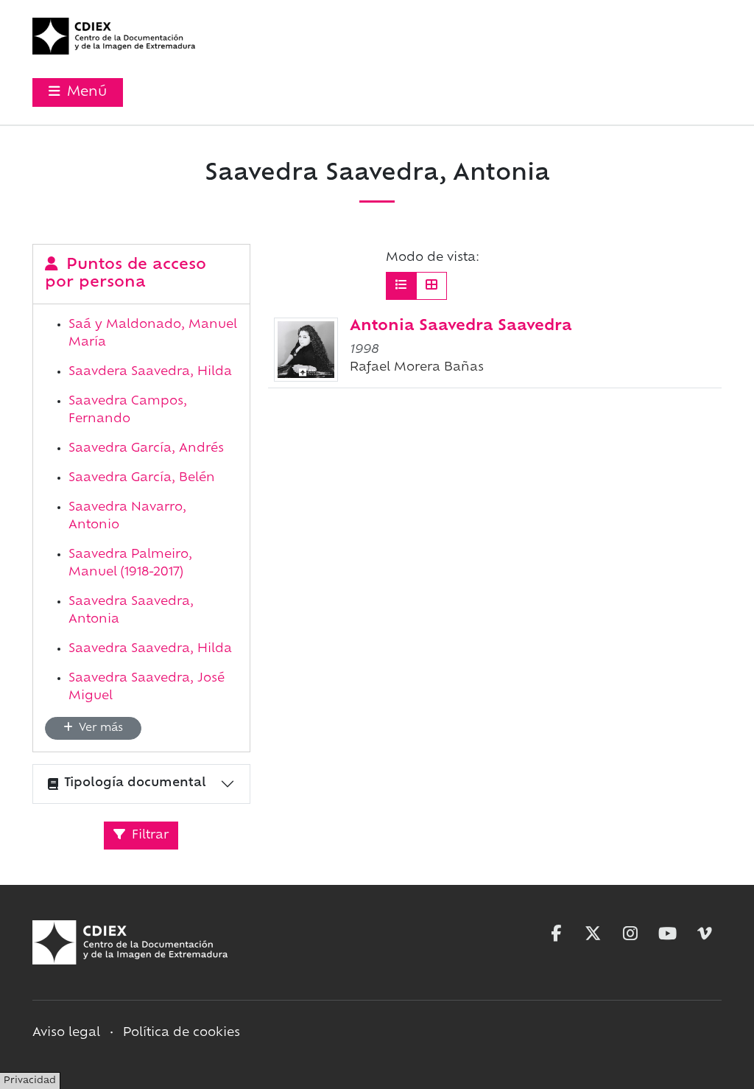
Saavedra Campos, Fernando (127, 410)
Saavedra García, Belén (141, 478)
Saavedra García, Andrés (146, 449)
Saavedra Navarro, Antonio (127, 516)
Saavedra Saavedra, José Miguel (146, 687)
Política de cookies (181, 1033)
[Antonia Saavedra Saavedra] (306, 350)
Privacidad (30, 1080)
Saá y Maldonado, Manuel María (152, 334)
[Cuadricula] (431, 286)
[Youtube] (668, 933)
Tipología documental (135, 783)
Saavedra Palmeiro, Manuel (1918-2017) (130, 563)
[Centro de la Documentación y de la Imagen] (113, 36)
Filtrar (148, 835)
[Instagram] (630, 933)
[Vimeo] (704, 933)
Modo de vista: (432, 258)
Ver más (99, 728)
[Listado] (401, 286)
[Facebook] (556, 933)
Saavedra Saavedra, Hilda (150, 649)
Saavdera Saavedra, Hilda (150, 372)
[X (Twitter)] (592, 933)
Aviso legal (66, 1033)
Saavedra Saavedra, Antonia (131, 611)
